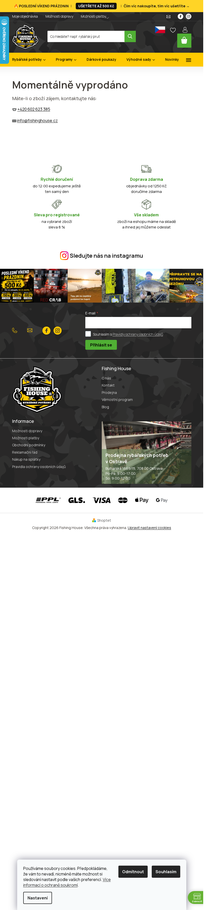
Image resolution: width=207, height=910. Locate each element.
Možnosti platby (93, 16)
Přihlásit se (101, 345)
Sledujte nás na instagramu (106, 255)
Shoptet (104, 520)
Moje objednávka (25, 16)
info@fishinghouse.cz (37, 120)
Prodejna (109, 392)
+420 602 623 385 (33, 109)
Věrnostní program (117, 399)
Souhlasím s (128, 334)
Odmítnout (133, 871)
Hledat (130, 36)
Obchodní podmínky (28, 445)
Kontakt (108, 385)
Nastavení (38, 898)
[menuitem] (29, 60)
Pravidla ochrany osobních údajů (39, 466)
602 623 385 (16, 330)
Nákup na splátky (26, 459)
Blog (105, 406)
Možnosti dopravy (59, 16)
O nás (106, 378)
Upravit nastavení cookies (149, 527)
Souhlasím (166, 871)
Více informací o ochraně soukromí (67, 882)
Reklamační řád (24, 452)
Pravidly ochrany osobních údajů (138, 334)
